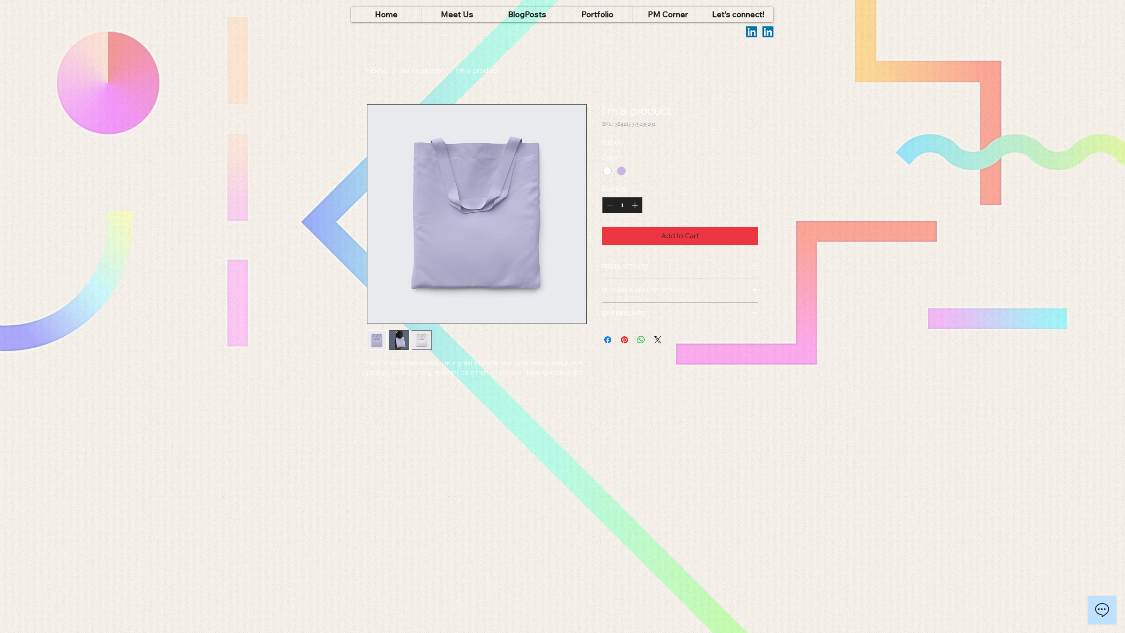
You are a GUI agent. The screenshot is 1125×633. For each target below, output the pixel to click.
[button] (456, 14)
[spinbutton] (622, 205)
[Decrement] (608, 205)
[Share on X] (658, 340)
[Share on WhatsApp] (641, 340)
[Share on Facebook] (607, 340)
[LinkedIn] (751, 31)
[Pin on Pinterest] (624, 340)
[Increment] (635, 205)
